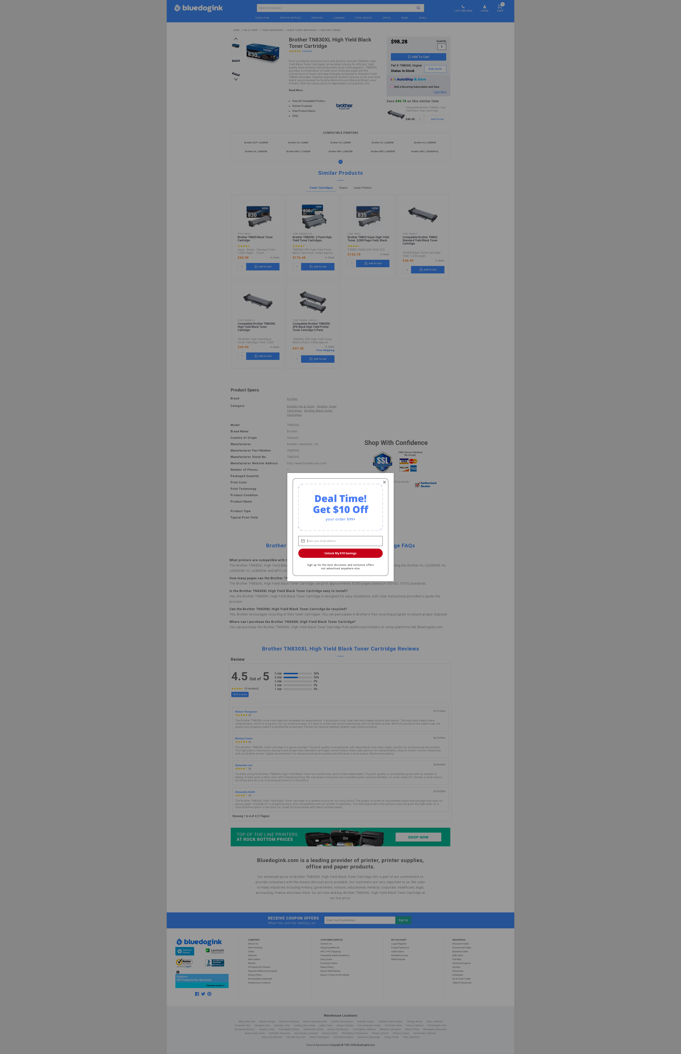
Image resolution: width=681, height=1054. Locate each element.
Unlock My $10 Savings (340, 553)
